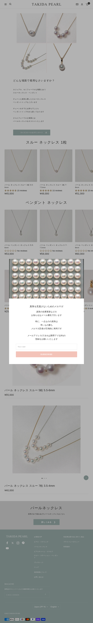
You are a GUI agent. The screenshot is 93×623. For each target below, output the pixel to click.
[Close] (80, 262)
